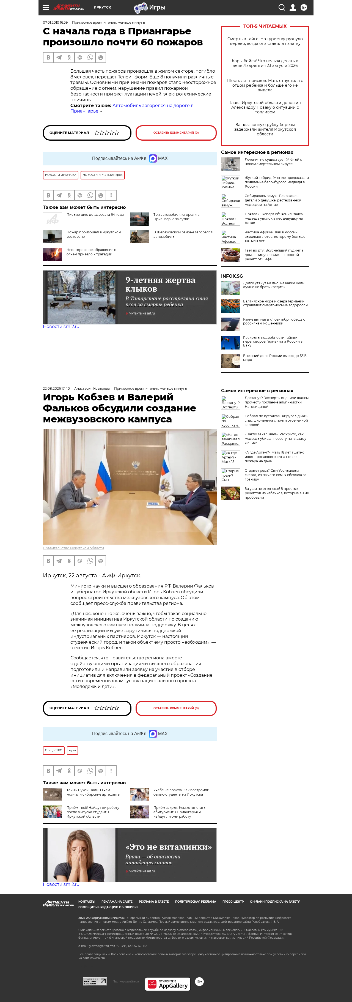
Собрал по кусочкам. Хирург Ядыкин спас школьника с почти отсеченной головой (277, 420)
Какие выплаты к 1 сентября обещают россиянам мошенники (275, 321)
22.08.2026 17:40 (56, 388)
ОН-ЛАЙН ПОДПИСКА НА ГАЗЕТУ (275, 901)
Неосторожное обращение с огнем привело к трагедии (91, 252)
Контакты (86, 901)
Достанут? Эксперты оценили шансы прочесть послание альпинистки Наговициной (277, 402)
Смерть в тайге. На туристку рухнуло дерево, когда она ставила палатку (265, 41)
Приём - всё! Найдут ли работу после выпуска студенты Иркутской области (93, 812)
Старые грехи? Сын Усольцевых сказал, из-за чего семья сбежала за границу (275, 474)
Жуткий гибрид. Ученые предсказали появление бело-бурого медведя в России (277, 182)
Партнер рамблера (126, 981)
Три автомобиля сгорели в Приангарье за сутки (176, 216)
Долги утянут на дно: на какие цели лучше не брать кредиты (273, 285)
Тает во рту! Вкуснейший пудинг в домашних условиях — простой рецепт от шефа (274, 254)
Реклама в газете (154, 901)
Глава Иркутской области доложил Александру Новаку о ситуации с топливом (265, 107)
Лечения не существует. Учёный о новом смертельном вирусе (273, 161)
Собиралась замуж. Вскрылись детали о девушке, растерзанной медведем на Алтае (273, 200)
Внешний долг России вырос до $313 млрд (275, 358)
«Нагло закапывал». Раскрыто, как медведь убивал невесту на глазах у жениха (275, 438)
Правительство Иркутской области (73, 548)
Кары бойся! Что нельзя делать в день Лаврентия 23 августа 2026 (265, 63)
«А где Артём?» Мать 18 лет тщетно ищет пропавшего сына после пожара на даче (274, 456)
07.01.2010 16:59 (55, 22)
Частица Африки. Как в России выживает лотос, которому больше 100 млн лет (275, 236)
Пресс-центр (233, 901)
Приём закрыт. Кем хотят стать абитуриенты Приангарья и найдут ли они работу (179, 812)
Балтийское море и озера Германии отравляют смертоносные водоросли (275, 303)
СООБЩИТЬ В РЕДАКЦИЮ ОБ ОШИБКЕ (108, 907)
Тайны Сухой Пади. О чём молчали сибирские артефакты (93, 792)
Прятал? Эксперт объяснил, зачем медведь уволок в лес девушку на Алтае (274, 218)
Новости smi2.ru (61, 326)
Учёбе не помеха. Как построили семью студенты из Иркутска (181, 792)
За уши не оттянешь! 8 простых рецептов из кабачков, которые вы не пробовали (277, 493)
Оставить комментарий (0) (176, 133)
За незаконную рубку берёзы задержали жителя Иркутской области (265, 129)
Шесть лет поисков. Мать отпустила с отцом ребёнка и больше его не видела (265, 85)
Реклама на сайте (117, 901)
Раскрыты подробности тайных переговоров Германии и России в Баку (272, 341)
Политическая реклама (195, 901)
